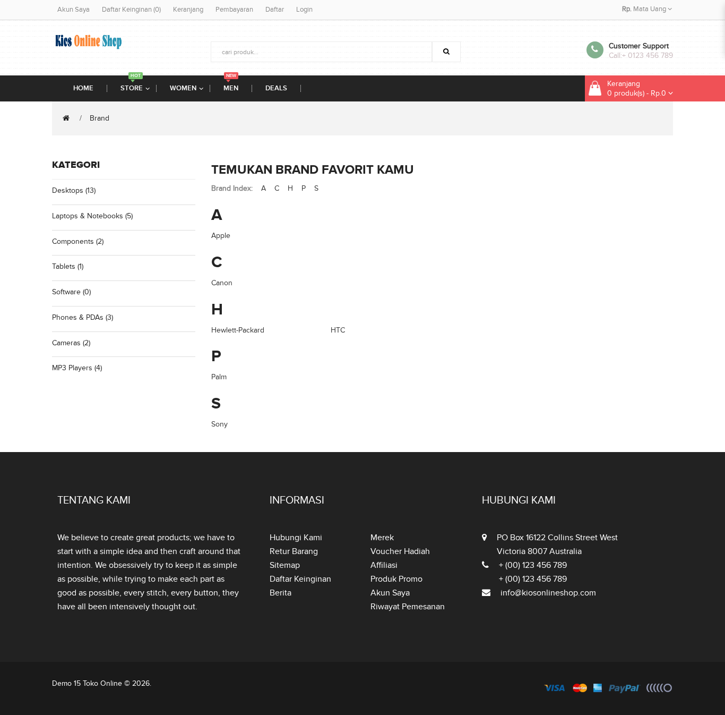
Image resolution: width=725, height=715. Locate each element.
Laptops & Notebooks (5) (92, 215)
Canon (221, 282)
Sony (219, 424)
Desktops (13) (74, 190)
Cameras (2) (71, 342)
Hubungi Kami (296, 537)
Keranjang (188, 9)
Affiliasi (384, 565)
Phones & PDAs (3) (82, 317)
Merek (382, 537)
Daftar (274, 9)
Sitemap (285, 565)
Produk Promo (396, 579)
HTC (338, 330)
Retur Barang (294, 551)
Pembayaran (234, 9)
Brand (99, 118)
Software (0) (71, 291)
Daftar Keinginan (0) (131, 9)
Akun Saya (73, 9)
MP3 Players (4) (77, 367)
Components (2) (77, 241)
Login (304, 9)
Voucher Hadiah (400, 551)
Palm (219, 376)
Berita (280, 593)
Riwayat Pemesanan (407, 606)
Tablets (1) (67, 266)
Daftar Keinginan (300, 579)
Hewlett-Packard (237, 330)
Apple (220, 235)
